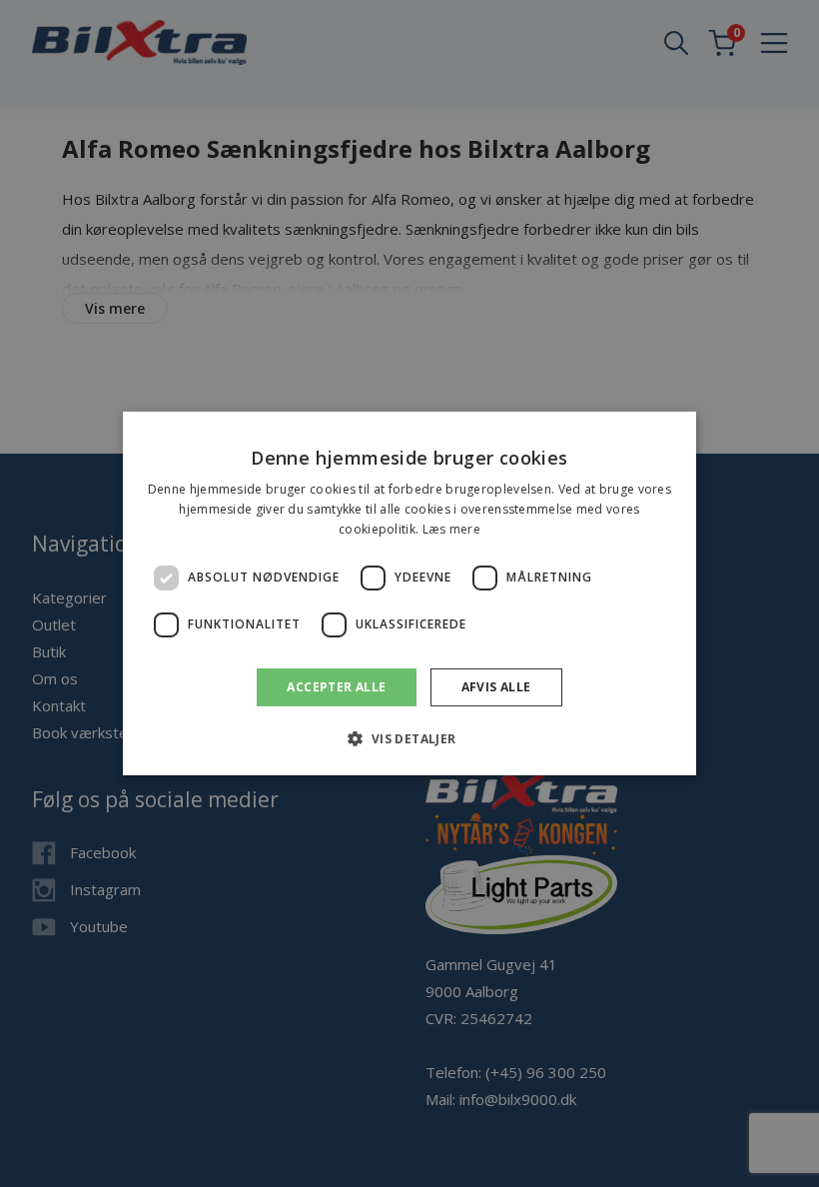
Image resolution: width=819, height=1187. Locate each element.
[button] (409, 738)
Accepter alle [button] (336, 686)
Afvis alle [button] (496, 686)
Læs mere (451, 529)
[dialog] (409, 593)
